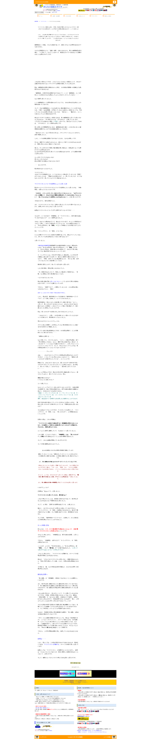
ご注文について (81, 16)
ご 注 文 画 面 (68, 16)
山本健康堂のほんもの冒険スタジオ (54, 6)
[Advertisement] (82, 69)
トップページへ (43, 737)
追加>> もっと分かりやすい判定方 (52, 292)
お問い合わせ (52, 9)
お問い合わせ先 (44, 729)
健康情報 (36, 21)
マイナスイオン (44, 21)
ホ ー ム (40, 16)
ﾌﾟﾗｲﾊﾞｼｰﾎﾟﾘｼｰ (94, 16)
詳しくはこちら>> (56, 281)
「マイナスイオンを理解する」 (52, 644)
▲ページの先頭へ (107, 737)
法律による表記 (107, 16)
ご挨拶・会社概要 (56, 16)
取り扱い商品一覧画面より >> (42, 707)
